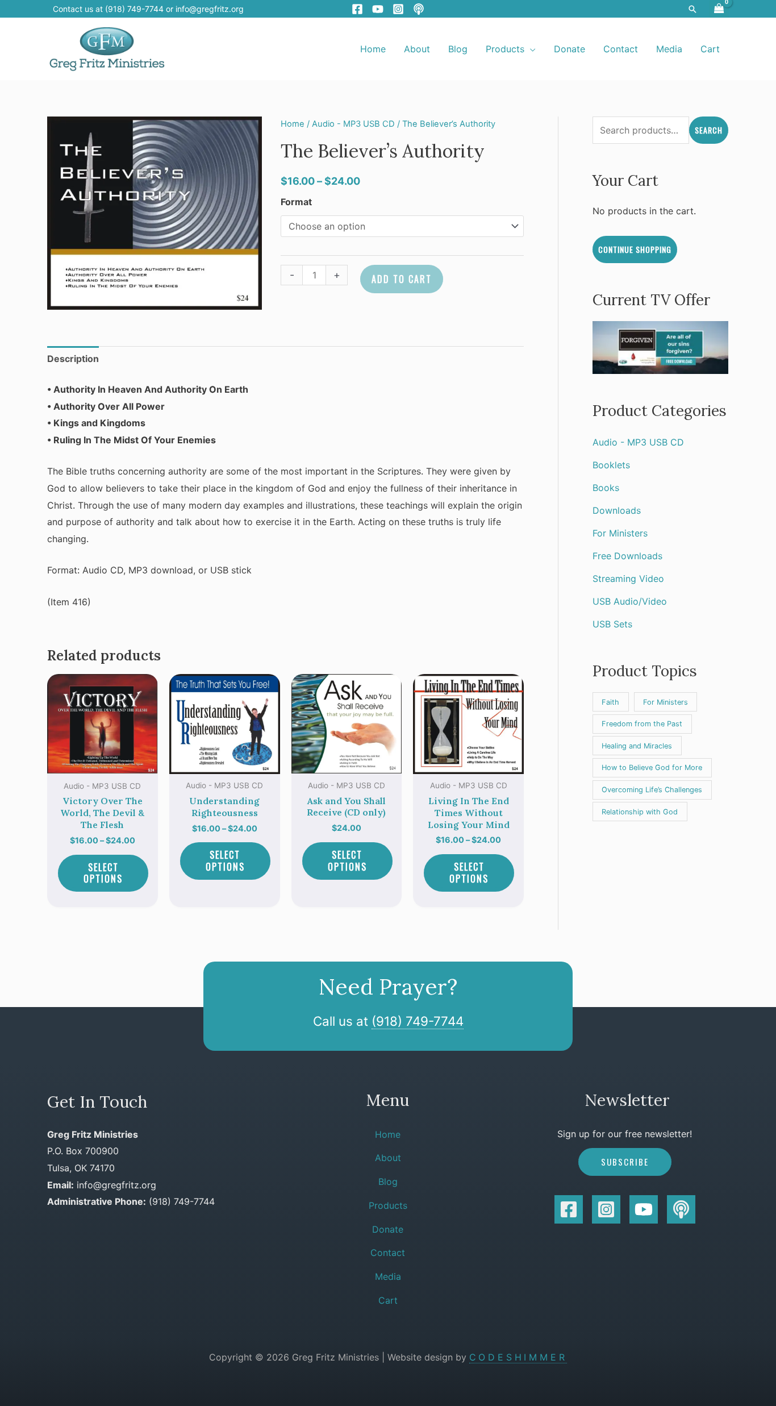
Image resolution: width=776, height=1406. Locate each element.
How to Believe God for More (652, 767)
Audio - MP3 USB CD (353, 124)
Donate (387, 1229)
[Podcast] (418, 9)
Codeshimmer (518, 1357)
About (388, 1157)
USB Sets (612, 624)
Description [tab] (73, 358)
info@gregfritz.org (210, 9)
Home (292, 124)
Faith (610, 702)
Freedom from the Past (642, 723)
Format (296, 201)
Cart (388, 1300)
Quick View (102, 763)
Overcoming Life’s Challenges (652, 789)
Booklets (611, 465)
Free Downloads (627, 555)
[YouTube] (377, 9)
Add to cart (402, 279)
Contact (387, 1252)
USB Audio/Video (630, 601)
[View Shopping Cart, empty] (719, 9)
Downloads (617, 510)
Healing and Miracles (637, 746)
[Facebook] (357, 9)
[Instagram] (398, 9)
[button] (692, 9)
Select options (103, 873)
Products (388, 1205)
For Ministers (620, 533)
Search (709, 130)
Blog (388, 1181)
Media (388, 1276)
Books (606, 487)
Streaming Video (628, 578)
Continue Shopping (634, 249)
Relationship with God (640, 812)
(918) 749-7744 (418, 1021)
